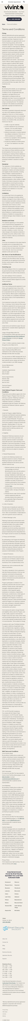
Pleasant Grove (8, 885)
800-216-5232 (5, 777)
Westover (17, 882)
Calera (6, 894)
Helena (6, 902)
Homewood (8, 882)
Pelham (7, 899)
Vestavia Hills (8, 905)
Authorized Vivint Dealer (9, 983)
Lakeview (7, 891)
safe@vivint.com (14, 820)
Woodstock (17, 888)
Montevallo (17, 891)
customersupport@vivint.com (10, 779)
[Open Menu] (2, 2)
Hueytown (17, 885)
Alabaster (17, 897)
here (11, 486)
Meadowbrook (18, 899)
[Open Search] (24, 2)
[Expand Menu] (15, 10)
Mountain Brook (18, 902)
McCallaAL (17, 910)
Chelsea (17, 894)
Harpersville (8, 910)
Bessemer (7, 888)
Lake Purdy (8, 897)
